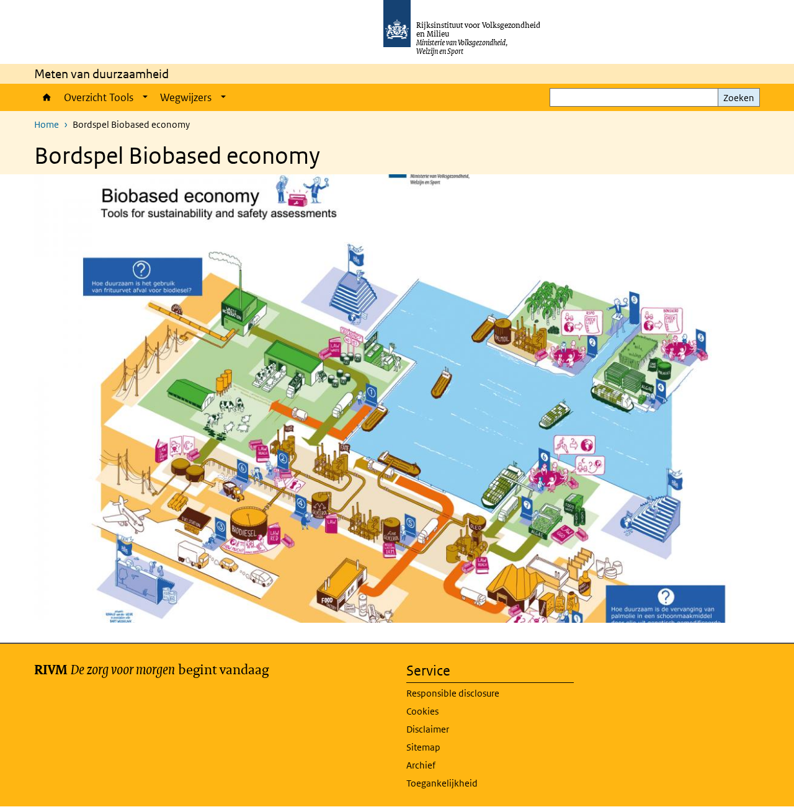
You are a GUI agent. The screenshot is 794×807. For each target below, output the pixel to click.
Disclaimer (427, 729)
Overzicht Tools (98, 97)
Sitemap (423, 747)
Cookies (422, 711)
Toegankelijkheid (442, 783)
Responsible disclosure (452, 693)
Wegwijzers (186, 97)
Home (46, 97)
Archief (420, 765)
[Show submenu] (145, 97)
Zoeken (738, 98)
